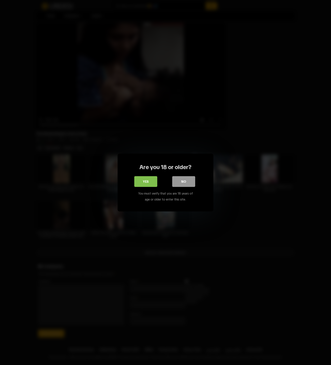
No (183, 181)
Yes (146, 181)
